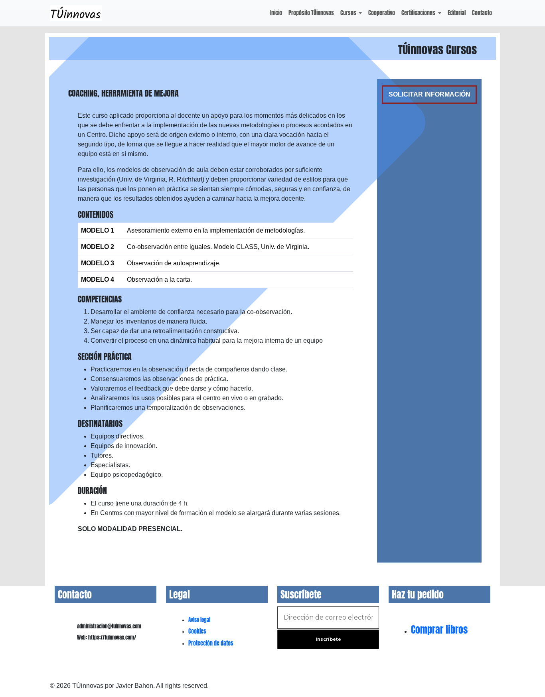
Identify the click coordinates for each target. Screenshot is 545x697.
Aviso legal (199, 620)
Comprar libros (439, 629)
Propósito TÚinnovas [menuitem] (311, 12)
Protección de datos (210, 643)
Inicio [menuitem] (276, 12)
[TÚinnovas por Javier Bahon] (76, 13)
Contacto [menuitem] (482, 12)
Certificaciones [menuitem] (418, 12)
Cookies (197, 631)
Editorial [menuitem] (457, 12)
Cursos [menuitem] (348, 12)
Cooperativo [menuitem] (381, 12)
